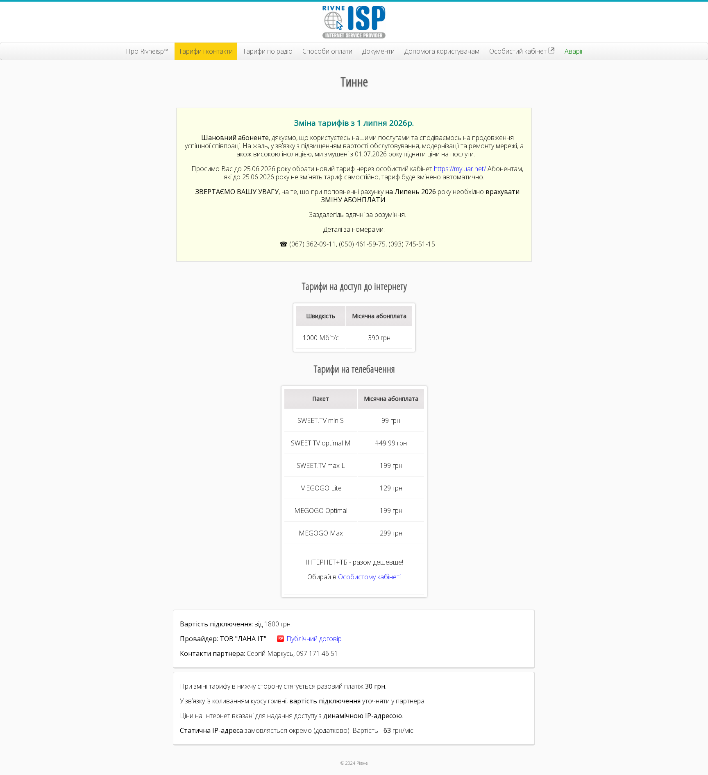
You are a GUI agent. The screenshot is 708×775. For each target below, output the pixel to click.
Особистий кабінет (518, 51)
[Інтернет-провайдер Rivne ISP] (354, 22)
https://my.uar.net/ (460, 168)
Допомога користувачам (441, 51)
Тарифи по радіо (268, 51)
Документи (378, 51)
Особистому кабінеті (369, 576)
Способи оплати (327, 51)
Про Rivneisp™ (147, 51)
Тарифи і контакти (206, 51)
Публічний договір (314, 638)
